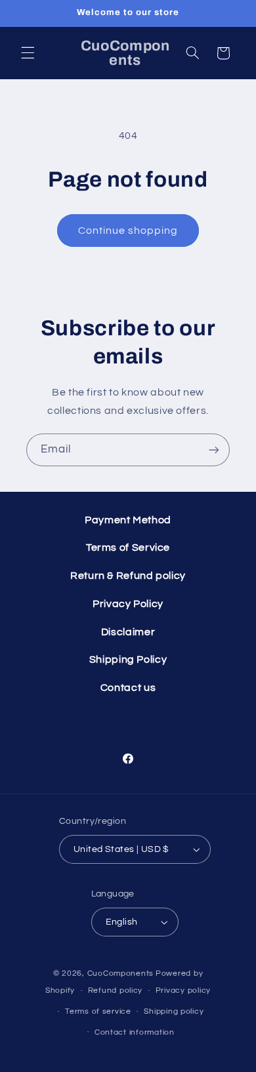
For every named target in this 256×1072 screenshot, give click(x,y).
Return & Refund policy (128, 575)
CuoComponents (120, 973)
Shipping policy (173, 1011)
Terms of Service (128, 547)
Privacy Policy (128, 604)
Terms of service (98, 1011)
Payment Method (128, 520)
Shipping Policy (128, 659)
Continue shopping (128, 230)
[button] (27, 53)
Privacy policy (183, 990)
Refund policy (115, 990)
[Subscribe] (214, 450)
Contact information (135, 1032)
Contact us (128, 687)
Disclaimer (128, 632)
